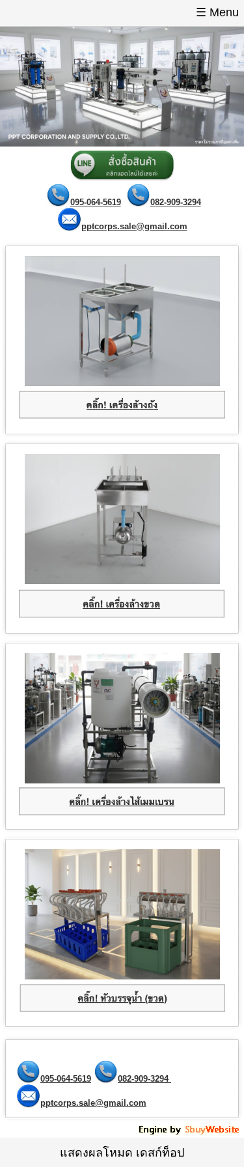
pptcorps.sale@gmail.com (134, 226)
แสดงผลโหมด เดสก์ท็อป (122, 1152)
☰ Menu (217, 12)
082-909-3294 (175, 202)
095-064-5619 (95, 202)
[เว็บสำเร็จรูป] (190, 1133)
